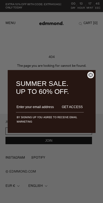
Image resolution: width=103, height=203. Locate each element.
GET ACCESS (72, 107)
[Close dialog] (90, 75)
